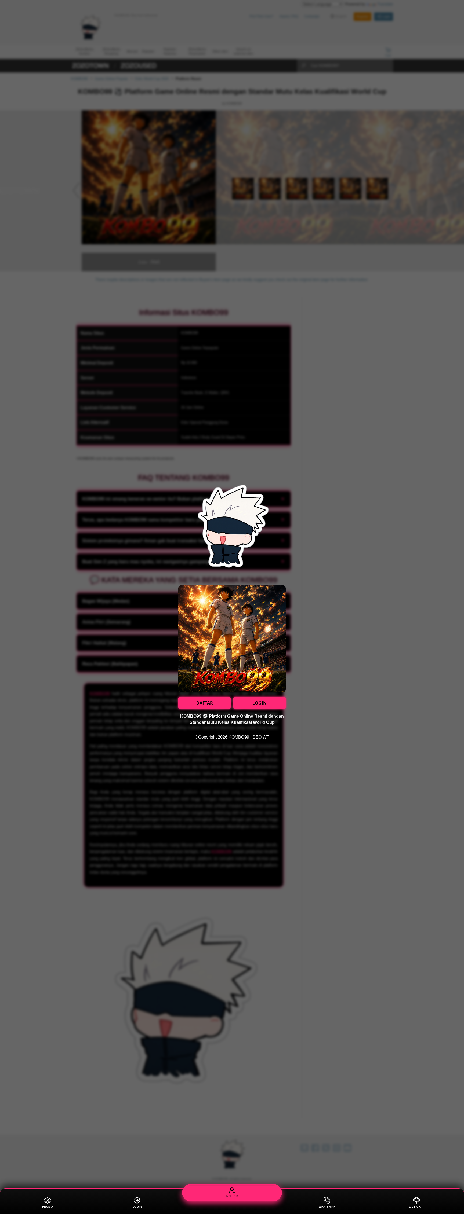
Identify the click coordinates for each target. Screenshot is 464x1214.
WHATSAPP (327, 1206)
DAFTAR (204, 703)
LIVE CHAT (416, 1206)
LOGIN (259, 703)
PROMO (47, 1206)
